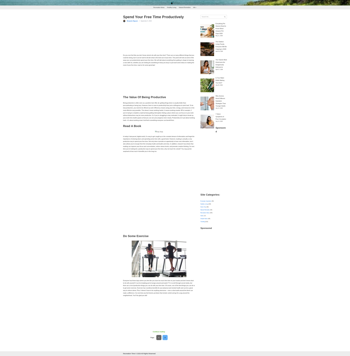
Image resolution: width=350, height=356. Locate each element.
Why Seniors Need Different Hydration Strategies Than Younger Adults (221, 101)
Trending (202, 221)
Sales (201, 215)
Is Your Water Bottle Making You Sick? (220, 80)
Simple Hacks (204, 218)
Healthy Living (171, 7)
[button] (196, 7)
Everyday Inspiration (205, 201)
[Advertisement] (159, 40)
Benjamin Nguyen (132, 21)
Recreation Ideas (158, 7)
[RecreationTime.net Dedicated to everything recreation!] (175, 3)
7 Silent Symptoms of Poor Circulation (221, 116)
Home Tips (203, 207)
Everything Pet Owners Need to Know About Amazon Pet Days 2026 (221, 28)
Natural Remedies (185, 7)
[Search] (225, 17)
